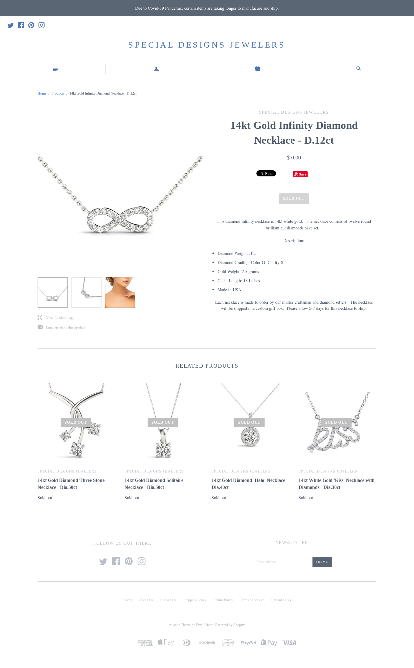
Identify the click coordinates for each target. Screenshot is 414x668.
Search (127, 600)
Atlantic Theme (180, 625)
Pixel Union (204, 625)
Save (302, 174)
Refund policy (281, 600)
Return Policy (223, 600)
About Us (146, 600)
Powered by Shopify (230, 625)
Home (42, 93)
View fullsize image (56, 317)
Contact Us (168, 600)
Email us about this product (61, 327)
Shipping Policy (194, 600)
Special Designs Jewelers (206, 44)
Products (58, 93)
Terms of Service (252, 600)
